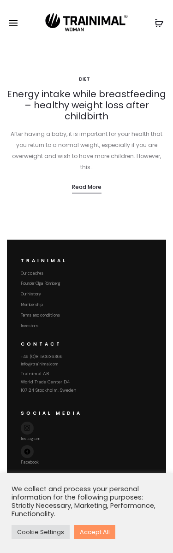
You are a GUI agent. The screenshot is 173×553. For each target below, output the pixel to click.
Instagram (30, 438)
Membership (32, 304)
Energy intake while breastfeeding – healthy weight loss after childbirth (86, 105)
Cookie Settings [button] (40, 532)
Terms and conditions (40, 315)
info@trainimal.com (39, 364)
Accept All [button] (95, 532)
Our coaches (32, 273)
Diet (84, 78)
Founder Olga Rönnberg (40, 283)
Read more (86, 187)
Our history (31, 294)
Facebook (30, 462)
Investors (29, 326)
